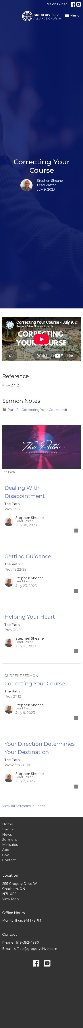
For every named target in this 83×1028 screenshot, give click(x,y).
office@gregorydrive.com (35, 948)
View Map (10, 899)
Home (7, 824)
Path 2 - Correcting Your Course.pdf (37, 410)
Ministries (10, 844)
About (7, 850)
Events (8, 829)
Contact (9, 860)
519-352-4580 (57, 4)
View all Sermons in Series (23, 806)
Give (5, 855)
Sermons (9, 839)
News (7, 834)
